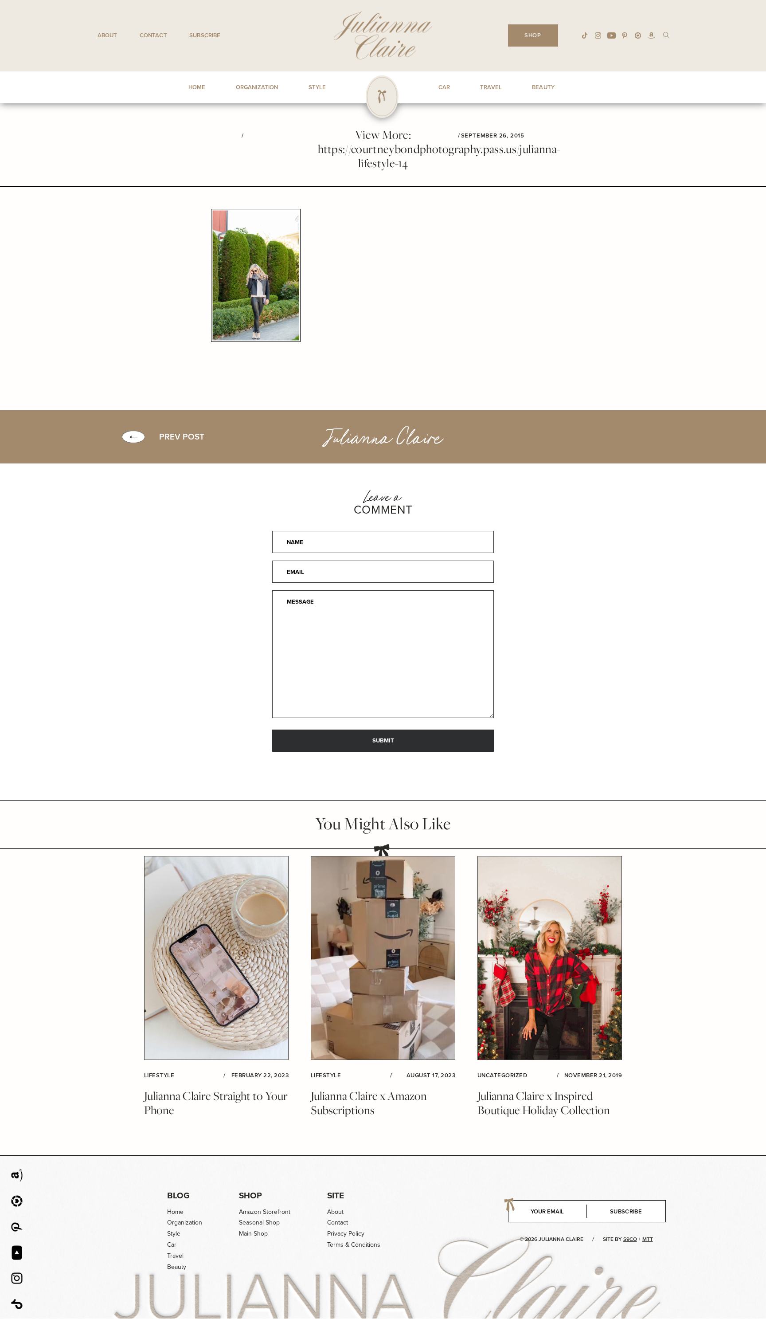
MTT (647, 1239)
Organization (184, 1222)
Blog (178, 1195)
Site (335, 1195)
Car (171, 1244)
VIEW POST (216, 958)
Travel (175, 1255)
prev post (181, 437)
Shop (250, 1195)
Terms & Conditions (353, 1244)
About (107, 35)
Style (173, 1233)
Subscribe (204, 35)
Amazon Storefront (264, 1212)
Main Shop (253, 1233)
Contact (153, 35)
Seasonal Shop (259, 1222)
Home (175, 1212)
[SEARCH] (666, 34)
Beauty (176, 1267)
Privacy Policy (345, 1233)
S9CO (630, 1239)
